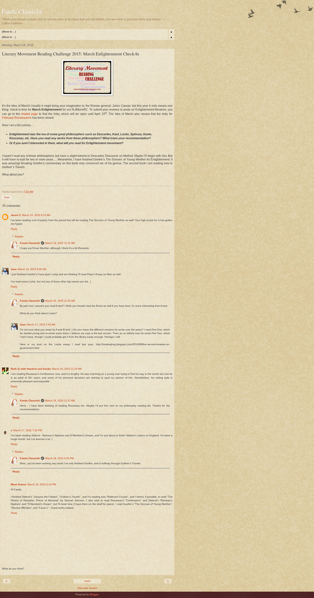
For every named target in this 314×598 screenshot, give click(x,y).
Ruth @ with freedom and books (31, 368)
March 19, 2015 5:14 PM (41, 484)
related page (29, 113)
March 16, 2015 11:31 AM (60, 243)
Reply (14, 228)
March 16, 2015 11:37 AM (60, 400)
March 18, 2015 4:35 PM (59, 458)
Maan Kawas (18, 484)
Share (7, 197)
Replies (19, 236)
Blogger (94, 594)
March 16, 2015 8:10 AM (36, 215)
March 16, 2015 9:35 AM (32, 269)
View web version (87, 588)
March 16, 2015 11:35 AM (60, 300)
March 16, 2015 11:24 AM (67, 368)
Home (87, 581)
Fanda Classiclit (22, 11)
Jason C (16, 215)
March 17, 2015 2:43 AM (41, 324)
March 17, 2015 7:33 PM (27, 430)
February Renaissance (16, 117)
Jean (14, 269)
